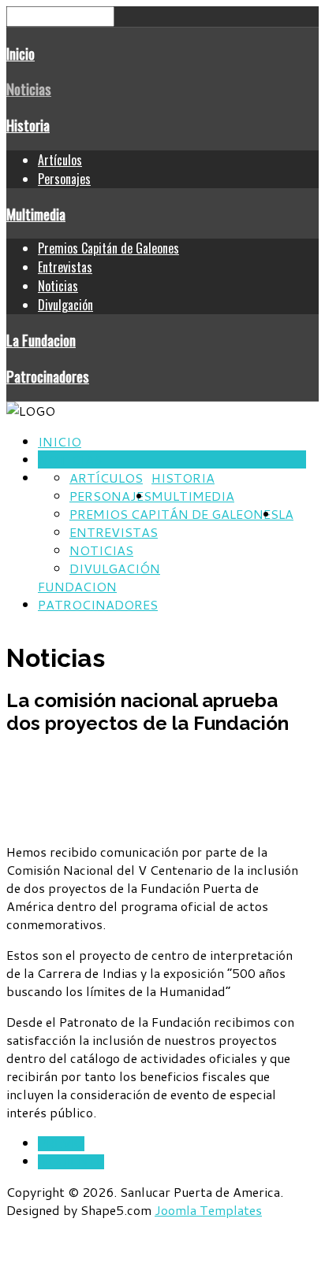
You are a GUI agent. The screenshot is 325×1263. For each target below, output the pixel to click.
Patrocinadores (47, 376)
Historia (28, 124)
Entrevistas (65, 266)
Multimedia (35, 213)
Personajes (64, 178)
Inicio (20, 53)
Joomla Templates (208, 1210)
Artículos (60, 159)
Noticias (28, 88)
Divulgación (65, 304)
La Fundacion (41, 339)
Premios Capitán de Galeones (108, 248)
